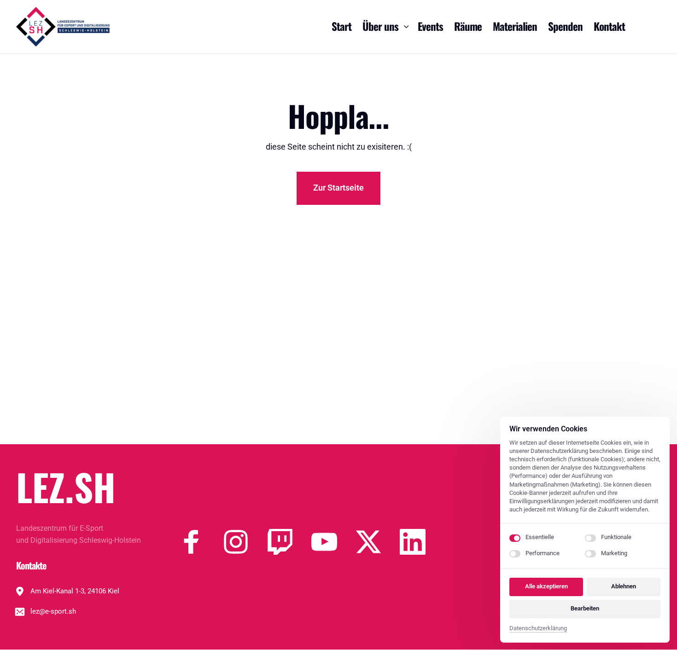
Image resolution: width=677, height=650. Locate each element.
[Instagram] (245, 542)
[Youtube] (333, 542)
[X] (378, 542)
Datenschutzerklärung (538, 629)
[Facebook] (201, 542)
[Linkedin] (422, 542)
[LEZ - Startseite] (63, 26)
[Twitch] (289, 542)
